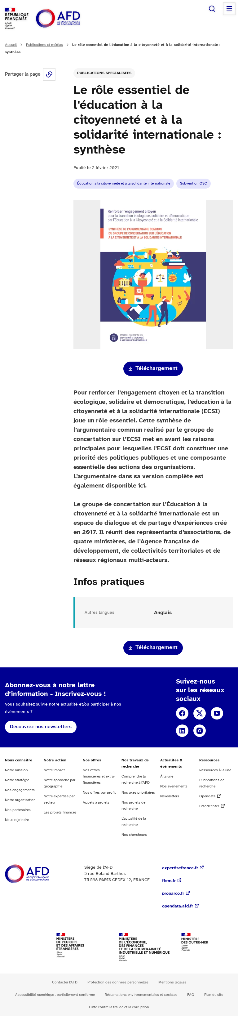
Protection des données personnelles (117, 982)
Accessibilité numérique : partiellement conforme (55, 995)
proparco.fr (173, 893)
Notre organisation (20, 800)
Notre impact (54, 770)
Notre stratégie (17, 780)
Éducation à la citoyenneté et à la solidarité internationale (123, 183)
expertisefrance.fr (180, 868)
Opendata (207, 796)
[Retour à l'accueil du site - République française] (72, 18)
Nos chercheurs (134, 835)
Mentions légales (172, 982)
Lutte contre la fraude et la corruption (119, 1007)
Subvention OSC (193, 183)
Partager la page (49, 74)
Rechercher (212, 8)
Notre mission (16, 770)
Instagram (199, 730)
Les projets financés (60, 812)
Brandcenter (209, 806)
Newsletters (169, 796)
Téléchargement (156, 369)
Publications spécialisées (104, 73)
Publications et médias (44, 45)
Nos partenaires (18, 810)
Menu (229, 8)
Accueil (11, 45)
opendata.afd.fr (177, 906)
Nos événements (173, 786)
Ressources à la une (215, 770)
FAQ (190, 995)
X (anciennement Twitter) (199, 713)
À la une (166, 776)
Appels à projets (96, 802)
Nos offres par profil (99, 793)
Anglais (163, 612)
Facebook (182, 713)
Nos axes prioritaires (138, 793)
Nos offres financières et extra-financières (99, 776)
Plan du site (213, 995)
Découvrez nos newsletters (41, 726)
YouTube (217, 713)
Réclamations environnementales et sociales (141, 995)
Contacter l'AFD (64, 982)
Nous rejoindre (17, 820)
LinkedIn (182, 730)
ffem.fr (169, 881)
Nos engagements (20, 790)
